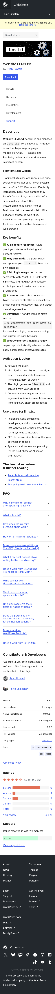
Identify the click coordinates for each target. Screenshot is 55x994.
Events (33, 896)
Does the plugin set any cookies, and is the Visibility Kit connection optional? (18, 618)
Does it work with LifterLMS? (19, 643)
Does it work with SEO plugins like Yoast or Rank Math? (20, 570)
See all (48, 814)
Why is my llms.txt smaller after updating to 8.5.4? (17, 504)
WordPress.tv (12, 907)
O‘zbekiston (17, 947)
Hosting (7, 875)
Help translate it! (27, 25)
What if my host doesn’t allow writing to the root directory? (20, 558)
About (6, 864)
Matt (7, 922)
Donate (34, 901)
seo (41, 754)
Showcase (35, 864)
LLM (38, 747)
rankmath (46, 747)
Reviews (11, 97)
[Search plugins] (35, 35)
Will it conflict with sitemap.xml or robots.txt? (18, 582)
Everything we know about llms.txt (27, 484)
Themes (33, 869)
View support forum (14, 845)
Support (10, 121)
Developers (9, 901)
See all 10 (47, 740)
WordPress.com (13, 917)
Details (10, 89)
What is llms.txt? (12, 515)
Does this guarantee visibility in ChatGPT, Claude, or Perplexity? (21, 547)
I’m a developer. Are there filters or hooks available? (17, 605)
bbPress (9, 927)
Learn (6, 890)
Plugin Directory (11, 14)
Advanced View (12, 762)
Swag (33, 907)
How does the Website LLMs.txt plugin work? (16, 525)
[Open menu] (50, 4)
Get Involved (36, 890)
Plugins (33, 875)
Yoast (48, 754)
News (6, 869)
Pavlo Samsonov (19, 688)
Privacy (7, 880)
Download (10, 77)
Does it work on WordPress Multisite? (15, 632)
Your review (9, 814)
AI (33, 747)
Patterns (34, 880)
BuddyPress (11, 933)
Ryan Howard (14, 68)
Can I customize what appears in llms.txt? (15, 594)
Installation (12, 105)
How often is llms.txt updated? (20, 536)
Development (13, 113)
